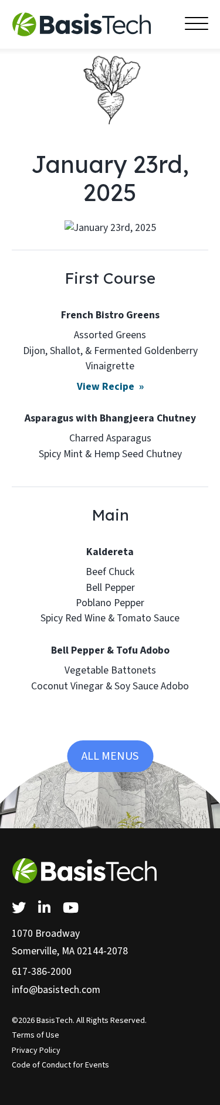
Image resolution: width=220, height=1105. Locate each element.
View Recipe (107, 386)
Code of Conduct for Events (60, 1065)
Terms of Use (35, 1035)
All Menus (110, 756)
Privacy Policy (36, 1050)
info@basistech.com (56, 989)
